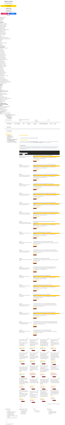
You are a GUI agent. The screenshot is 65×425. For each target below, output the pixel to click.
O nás (1, 20)
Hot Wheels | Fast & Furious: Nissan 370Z (42, 275)
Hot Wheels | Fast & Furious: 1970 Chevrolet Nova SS (44, 312)
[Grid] (19, 152)
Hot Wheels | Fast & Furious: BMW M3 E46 (42, 330)
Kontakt (1, 21)
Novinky (50, 413)
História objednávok (52, 411)
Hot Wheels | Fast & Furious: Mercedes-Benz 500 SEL (44, 303)
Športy (8, 138)
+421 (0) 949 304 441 (3, 110)
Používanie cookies (10, 414)
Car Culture (9, 131)
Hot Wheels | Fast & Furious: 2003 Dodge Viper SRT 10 (44, 267)
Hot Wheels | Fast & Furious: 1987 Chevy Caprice (43, 183)
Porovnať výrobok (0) (23, 151)
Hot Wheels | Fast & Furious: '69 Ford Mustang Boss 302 (45, 321)
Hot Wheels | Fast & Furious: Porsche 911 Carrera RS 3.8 (44, 250)
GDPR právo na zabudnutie (12, 417)
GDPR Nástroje (24, 411)
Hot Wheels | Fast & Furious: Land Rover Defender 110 (44, 164)
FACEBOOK (12, 13)
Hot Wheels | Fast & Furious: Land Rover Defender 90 (44, 202)
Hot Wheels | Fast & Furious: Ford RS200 (41, 294)
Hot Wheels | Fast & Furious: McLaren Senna (42, 285)
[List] (20, 152)
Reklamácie (23, 412)
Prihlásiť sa (2, 19)
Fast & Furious (9, 132)
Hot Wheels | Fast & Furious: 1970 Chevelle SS (43, 155)
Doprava (8, 410)
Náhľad (20, 155)
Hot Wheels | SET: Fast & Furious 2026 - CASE (43, 241)
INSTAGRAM (4, 13)
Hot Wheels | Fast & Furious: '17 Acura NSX (42, 232)
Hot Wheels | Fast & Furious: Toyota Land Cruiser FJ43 (44, 193)
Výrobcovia (37, 410)
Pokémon (9, 135)
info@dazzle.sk (2, 111)
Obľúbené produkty (52, 412)
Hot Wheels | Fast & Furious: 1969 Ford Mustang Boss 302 (45, 174)
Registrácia (2, 18)
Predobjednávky (11, 140)
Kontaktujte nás (24, 410)
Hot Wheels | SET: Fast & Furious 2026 (41, 258)
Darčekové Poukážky (12, 141)
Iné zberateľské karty (12, 139)
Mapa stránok (23, 413)
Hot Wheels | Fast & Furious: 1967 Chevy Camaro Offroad (45, 212)
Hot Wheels (9, 130)
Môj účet (50, 410)
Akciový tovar (37, 411)
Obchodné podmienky (11, 411)
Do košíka (35, 161)
